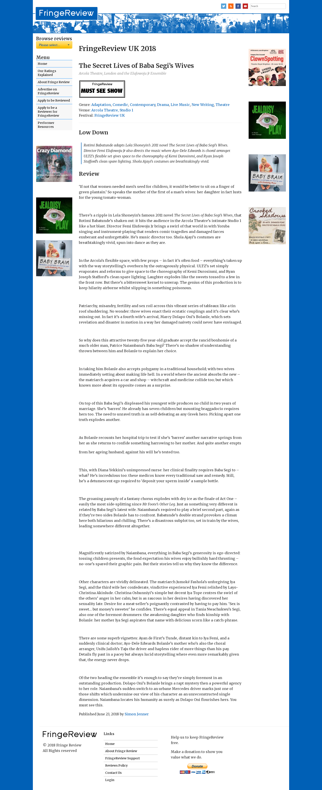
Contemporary (142, 104)
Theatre (223, 104)
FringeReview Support (122, 758)
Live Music (180, 104)
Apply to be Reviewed (54, 100)
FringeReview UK (109, 115)
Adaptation (101, 104)
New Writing (203, 104)
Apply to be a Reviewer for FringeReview (48, 112)
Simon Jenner (137, 714)
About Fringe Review (54, 82)
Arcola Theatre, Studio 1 (112, 110)
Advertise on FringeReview (48, 91)
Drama (163, 104)
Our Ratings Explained (47, 73)
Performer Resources (46, 125)
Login (109, 780)
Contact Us (113, 773)
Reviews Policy (116, 765)
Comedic (120, 104)
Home (42, 64)
